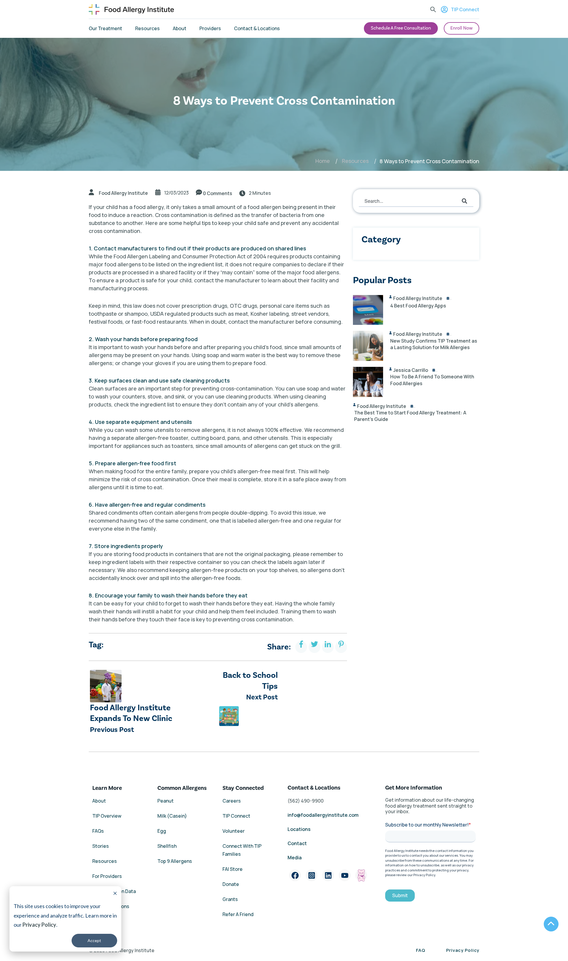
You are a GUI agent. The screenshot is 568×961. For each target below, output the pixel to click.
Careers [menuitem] (231, 801)
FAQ (420, 950)
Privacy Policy (39, 924)
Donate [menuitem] (230, 884)
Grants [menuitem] (230, 899)
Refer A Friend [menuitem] (238, 914)
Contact (298, 843)
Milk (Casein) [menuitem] (172, 816)
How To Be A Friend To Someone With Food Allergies (432, 379)
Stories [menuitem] (100, 846)
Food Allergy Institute (123, 193)
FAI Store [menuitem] (232, 869)
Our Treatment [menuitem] (105, 28)
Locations (299, 829)
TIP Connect (465, 9)
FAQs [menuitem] (98, 831)
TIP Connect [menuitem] (236, 816)
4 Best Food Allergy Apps (418, 305)
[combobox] (416, 201)
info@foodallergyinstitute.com (323, 815)
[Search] (464, 201)
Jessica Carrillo (410, 370)
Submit (400, 895)
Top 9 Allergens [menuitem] (174, 861)
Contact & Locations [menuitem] (257, 28)
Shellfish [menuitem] (167, 846)
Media (295, 857)
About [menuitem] (179, 28)
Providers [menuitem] (210, 28)
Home (322, 160)
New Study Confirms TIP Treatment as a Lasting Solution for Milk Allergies (433, 344)
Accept (94, 940)
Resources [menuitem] (147, 28)
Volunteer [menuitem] (233, 831)
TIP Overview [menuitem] (106, 816)
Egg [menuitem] (161, 831)
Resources (355, 160)
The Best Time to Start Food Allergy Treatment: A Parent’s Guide (410, 415)
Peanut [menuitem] (165, 801)
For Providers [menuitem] (107, 876)
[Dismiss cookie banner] (115, 894)
